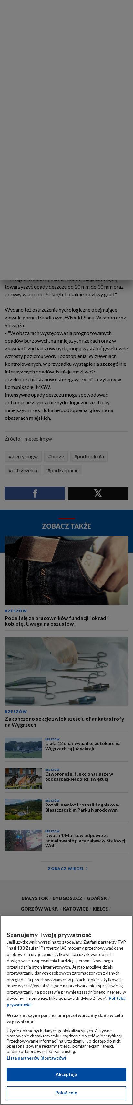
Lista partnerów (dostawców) (36, 1058)
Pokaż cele (66, 1092)
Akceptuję (66, 1074)
